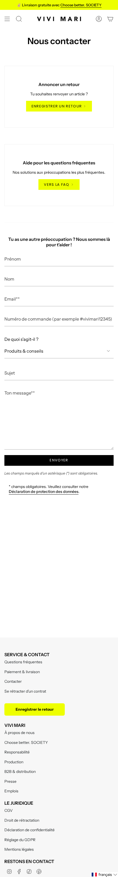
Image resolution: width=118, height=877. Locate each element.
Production (13, 761)
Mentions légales (19, 849)
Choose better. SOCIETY (26, 742)
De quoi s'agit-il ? (21, 339)
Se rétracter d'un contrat (25, 691)
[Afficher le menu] (7, 19)
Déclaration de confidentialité (29, 829)
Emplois (11, 791)
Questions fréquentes (23, 661)
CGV (8, 810)
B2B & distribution (20, 771)
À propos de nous (19, 732)
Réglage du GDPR (19, 839)
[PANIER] (110, 19)
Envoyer (59, 460)
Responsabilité (17, 752)
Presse (10, 781)
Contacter (13, 681)
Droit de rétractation (21, 820)
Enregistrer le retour (35, 709)
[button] (104, 874)
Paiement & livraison (22, 671)
